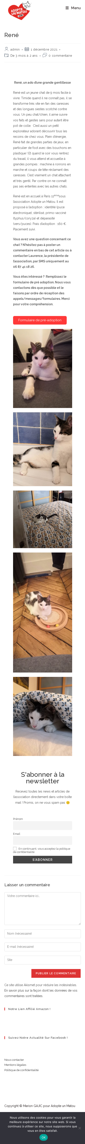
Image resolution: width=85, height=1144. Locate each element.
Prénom (18, 819)
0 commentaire (60, 55)
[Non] (79, 1128)
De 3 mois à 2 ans (24, 55)
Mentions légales (15, 1064)
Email (16, 833)
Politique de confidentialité (21, 1070)
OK (44, 1137)
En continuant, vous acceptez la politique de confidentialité (41, 850)
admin (15, 49)
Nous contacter (14, 1059)
